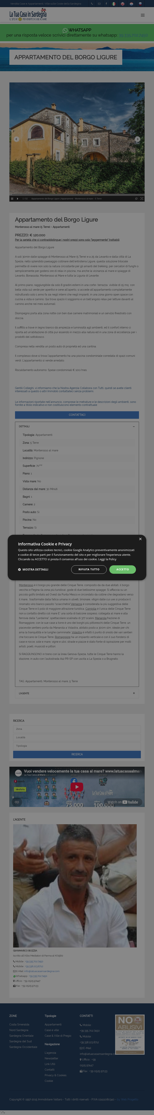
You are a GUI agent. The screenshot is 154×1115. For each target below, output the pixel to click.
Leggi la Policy (107, 559)
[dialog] (77, 557)
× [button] (140, 539)
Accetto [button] (122, 569)
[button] (33, 569)
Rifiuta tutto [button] (89, 569)
